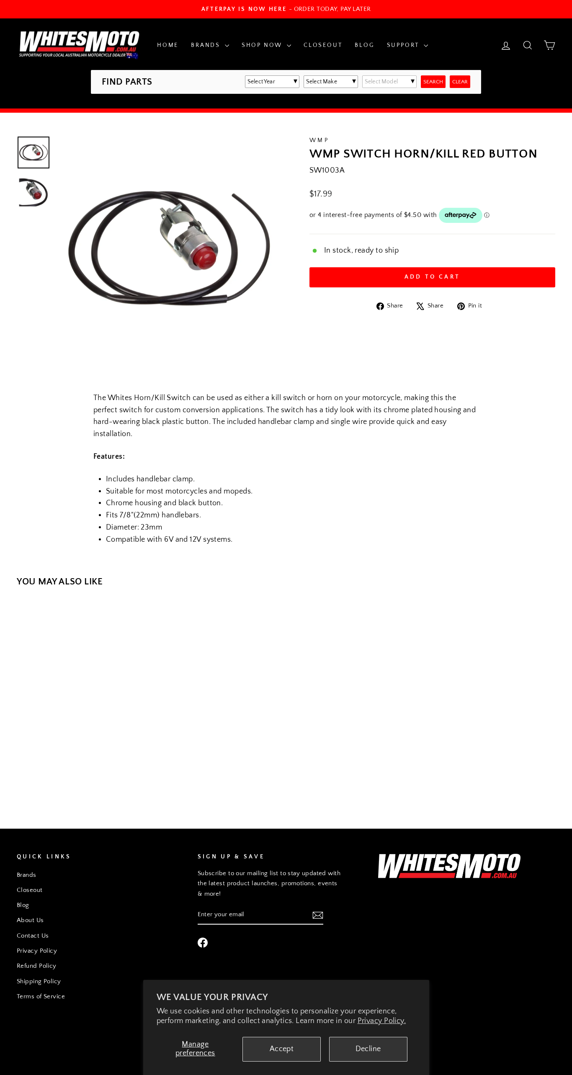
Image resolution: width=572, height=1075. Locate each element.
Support (404, 45)
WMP (319, 140)
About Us (30, 920)
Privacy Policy (37, 950)
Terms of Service (41, 996)
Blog (364, 45)
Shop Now (263, 45)
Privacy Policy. (382, 1021)
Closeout (323, 45)
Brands (207, 45)
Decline (368, 1049)
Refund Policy (37, 965)
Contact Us (33, 935)
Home (167, 45)
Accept (282, 1049)
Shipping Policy (39, 981)
